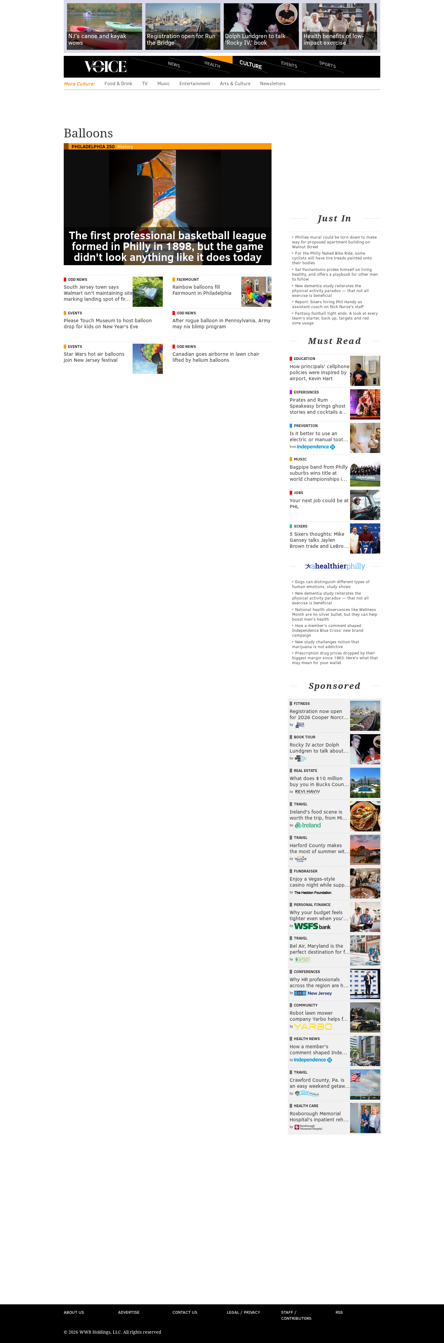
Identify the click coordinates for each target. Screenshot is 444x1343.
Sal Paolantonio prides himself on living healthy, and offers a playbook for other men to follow (335, 274)
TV (145, 83)
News (174, 64)
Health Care (306, 1105)
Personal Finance (312, 904)
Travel (300, 804)
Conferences (307, 971)
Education (304, 358)
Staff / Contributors (296, 1315)
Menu (73, 66)
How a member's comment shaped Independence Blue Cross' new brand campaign (327, 630)
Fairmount (188, 279)
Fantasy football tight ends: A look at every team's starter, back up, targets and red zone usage (335, 318)
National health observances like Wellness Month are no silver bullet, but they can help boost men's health (334, 614)
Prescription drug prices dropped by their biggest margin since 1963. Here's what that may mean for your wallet (335, 657)
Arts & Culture (235, 83)
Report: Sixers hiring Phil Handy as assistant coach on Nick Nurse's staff (328, 304)
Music (163, 83)
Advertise (129, 1312)
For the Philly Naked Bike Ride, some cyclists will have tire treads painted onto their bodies (332, 257)
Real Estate (305, 770)
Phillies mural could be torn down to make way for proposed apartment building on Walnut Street (334, 241)
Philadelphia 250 (93, 146)
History (125, 146)
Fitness (302, 703)
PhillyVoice (105, 66)
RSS (339, 1312)
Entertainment (194, 83)
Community (306, 1005)
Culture (251, 64)
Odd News (77, 279)
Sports (327, 64)
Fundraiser (305, 871)
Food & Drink (118, 83)
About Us (74, 1312)
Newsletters (273, 83)
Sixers (300, 526)
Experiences (306, 392)
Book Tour (304, 737)
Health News (307, 1038)
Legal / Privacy (243, 1312)
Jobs (298, 492)
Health (212, 64)
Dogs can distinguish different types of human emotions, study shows (330, 584)
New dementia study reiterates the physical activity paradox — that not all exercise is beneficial (330, 290)
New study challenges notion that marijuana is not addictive (325, 644)
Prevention (306, 425)
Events (289, 64)
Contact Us (184, 1312)
